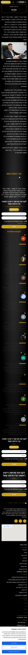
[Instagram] (20, 521)
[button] (13, 2)
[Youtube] (16, 521)
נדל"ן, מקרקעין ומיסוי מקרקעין (19, 577)
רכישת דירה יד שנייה (25, 612)
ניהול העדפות (14, 647)
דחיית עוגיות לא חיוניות (14, 651)
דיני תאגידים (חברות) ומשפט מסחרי (17, 579)
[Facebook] (24, 521)
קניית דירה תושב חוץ (21, 587)
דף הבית (16, 6)
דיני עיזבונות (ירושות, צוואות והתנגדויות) (17, 582)
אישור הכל (14, 643)
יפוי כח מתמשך (23, 592)
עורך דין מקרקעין (22, 585)
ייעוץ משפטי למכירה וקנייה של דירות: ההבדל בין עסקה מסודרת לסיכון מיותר (22, 615)
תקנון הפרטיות (22, 223)
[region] (14, 641)
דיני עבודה (24, 590)
